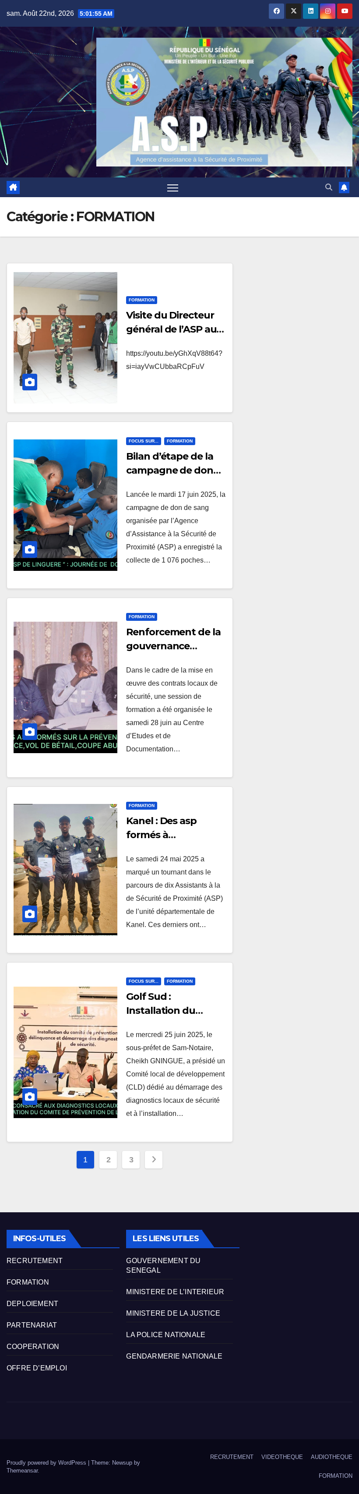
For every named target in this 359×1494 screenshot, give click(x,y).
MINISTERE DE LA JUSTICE (173, 1313)
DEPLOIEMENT (32, 1303)
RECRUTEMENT (35, 1260)
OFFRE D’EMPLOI (37, 1368)
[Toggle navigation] (172, 188)
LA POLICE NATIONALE (165, 1334)
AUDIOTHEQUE (331, 1457)
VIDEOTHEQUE (282, 1457)
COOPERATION (33, 1346)
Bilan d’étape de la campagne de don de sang (169, 470)
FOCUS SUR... (143, 441)
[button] (328, 187)
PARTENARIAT (32, 1325)
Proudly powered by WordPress (47, 1462)
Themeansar (22, 1470)
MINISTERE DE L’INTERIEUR (175, 1292)
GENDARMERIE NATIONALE (174, 1356)
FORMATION (142, 299)
